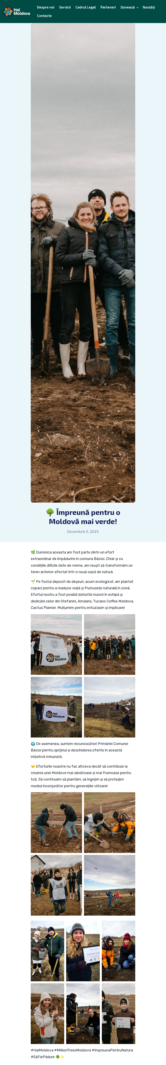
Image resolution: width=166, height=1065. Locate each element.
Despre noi (45, 7)
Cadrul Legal (86, 7)
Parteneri (108, 7)
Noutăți (149, 7)
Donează (128, 7)
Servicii (65, 7)
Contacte (44, 16)
